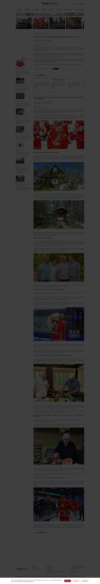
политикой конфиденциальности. (26, 581)
